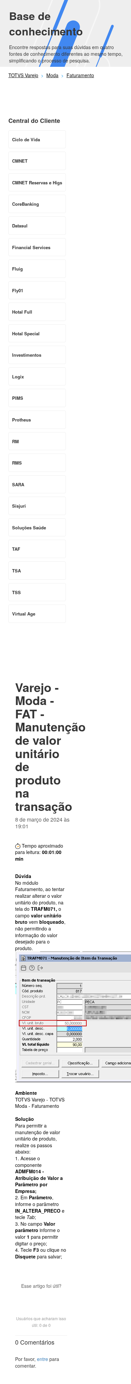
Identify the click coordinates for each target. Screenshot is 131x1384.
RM (15, 441)
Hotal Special (26, 333)
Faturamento (80, 75)
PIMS (17, 398)
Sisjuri (19, 506)
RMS (17, 463)
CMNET (20, 161)
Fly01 (17, 290)
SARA (18, 484)
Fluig (17, 269)
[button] (41, 1297)
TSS (16, 592)
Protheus (21, 419)
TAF (16, 549)
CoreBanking (25, 204)
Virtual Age (23, 614)
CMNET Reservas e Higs (37, 182)
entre (42, 1359)
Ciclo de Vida (26, 139)
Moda (52, 75)
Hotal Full (22, 312)
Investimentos (26, 355)
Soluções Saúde (29, 527)
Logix (18, 376)
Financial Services (31, 247)
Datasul (20, 225)
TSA (16, 570)
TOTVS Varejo (23, 75)
